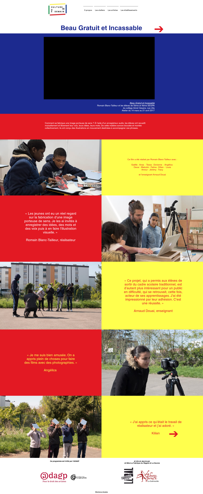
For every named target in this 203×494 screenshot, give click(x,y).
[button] (88, 9)
